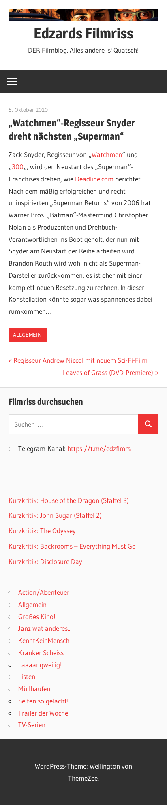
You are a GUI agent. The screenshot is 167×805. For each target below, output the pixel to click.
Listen (26, 676)
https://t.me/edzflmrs (99, 448)
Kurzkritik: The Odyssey (42, 530)
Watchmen (107, 154)
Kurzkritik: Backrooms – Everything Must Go (72, 546)
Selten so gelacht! (43, 700)
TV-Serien (31, 724)
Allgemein (27, 335)
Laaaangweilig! (40, 664)
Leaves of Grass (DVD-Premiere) (108, 372)
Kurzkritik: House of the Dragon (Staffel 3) (69, 500)
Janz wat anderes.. (44, 628)
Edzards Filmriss (83, 33)
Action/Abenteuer (43, 592)
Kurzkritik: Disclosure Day (45, 561)
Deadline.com (94, 179)
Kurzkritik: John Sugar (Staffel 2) (55, 515)
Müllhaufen (34, 688)
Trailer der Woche (43, 713)
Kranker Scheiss (41, 652)
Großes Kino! (37, 616)
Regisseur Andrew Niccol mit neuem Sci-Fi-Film (80, 360)
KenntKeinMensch (43, 640)
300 (18, 166)
